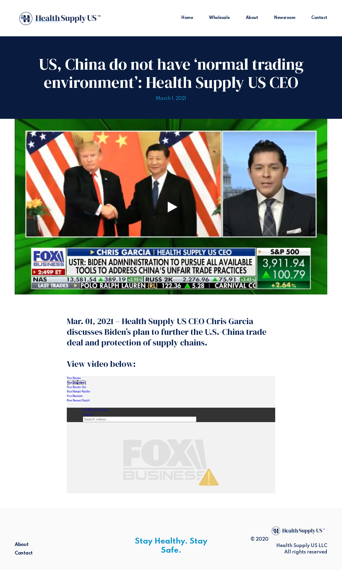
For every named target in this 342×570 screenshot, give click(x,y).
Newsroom (284, 18)
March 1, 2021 (171, 98)
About (252, 18)
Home (187, 18)
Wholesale (219, 18)
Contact (319, 18)
